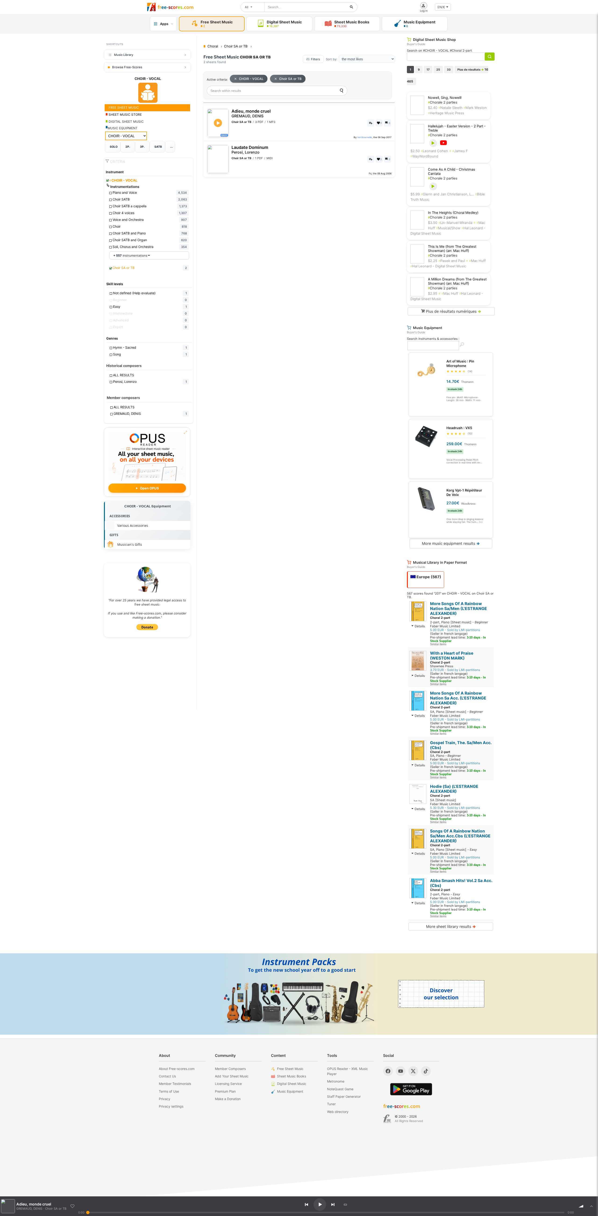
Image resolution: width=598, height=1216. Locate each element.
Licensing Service (228, 1084)
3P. (142, 146)
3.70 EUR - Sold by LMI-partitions (455, 670)
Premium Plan (225, 1091)
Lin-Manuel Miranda (455, 223)
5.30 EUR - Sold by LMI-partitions (455, 808)
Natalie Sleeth (450, 108)
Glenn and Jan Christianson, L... (447, 194)
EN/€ (441, 7)
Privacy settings (171, 1106)
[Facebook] (388, 1071)
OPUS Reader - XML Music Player (347, 1071)
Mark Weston (475, 108)
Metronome (335, 1081)
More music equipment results (451, 543)
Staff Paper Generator (344, 1096)
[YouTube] (401, 1071)
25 (438, 69)
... (171, 146)
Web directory (338, 1112)
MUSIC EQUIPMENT (123, 128)
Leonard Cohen (434, 151)
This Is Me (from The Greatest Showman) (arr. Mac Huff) (452, 248)
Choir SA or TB (290, 79)
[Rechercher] (351, 7)
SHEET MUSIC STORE (125, 114)
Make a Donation (228, 1099)
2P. (127, 146)
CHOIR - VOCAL (123, 180)
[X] (413, 1071)
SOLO (113, 146)
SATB (158, 146)
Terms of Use (169, 1091)
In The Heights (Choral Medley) (453, 213)
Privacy (164, 1099)
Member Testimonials (175, 1084)
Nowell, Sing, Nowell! (445, 98)
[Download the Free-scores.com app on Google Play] (411, 1089)
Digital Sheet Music (291, 1084)
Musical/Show (448, 228)
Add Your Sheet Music (232, 1076)
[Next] (333, 1204)
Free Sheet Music (290, 1069)
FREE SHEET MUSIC (123, 107)
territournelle (364, 137)
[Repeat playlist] (345, 1204)
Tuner (331, 1104)
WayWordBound (424, 156)
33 (449, 69)
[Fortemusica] (387, 1118)
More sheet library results (451, 926)
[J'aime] (72, 1206)
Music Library (123, 55)
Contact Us (167, 1076)
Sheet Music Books (291, 1076)
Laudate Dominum (249, 149)
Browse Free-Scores (127, 67)
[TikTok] (426, 1071)
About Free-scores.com (177, 1069)
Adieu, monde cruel (251, 113)
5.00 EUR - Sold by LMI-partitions (455, 630)
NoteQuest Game (340, 1089)
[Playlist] (591, 1206)
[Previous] (306, 1204)
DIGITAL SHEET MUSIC (126, 121)
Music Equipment (290, 1091)
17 (428, 69)
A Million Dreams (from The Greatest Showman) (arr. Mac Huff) (457, 281)
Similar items (438, 644)
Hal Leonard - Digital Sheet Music (438, 266)
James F (460, 151)
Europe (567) (428, 576)
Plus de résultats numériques (453, 311)
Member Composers (230, 1069)
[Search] (341, 90)
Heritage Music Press (446, 113)
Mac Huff (477, 261)
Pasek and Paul (451, 261)
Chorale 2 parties (442, 102)
